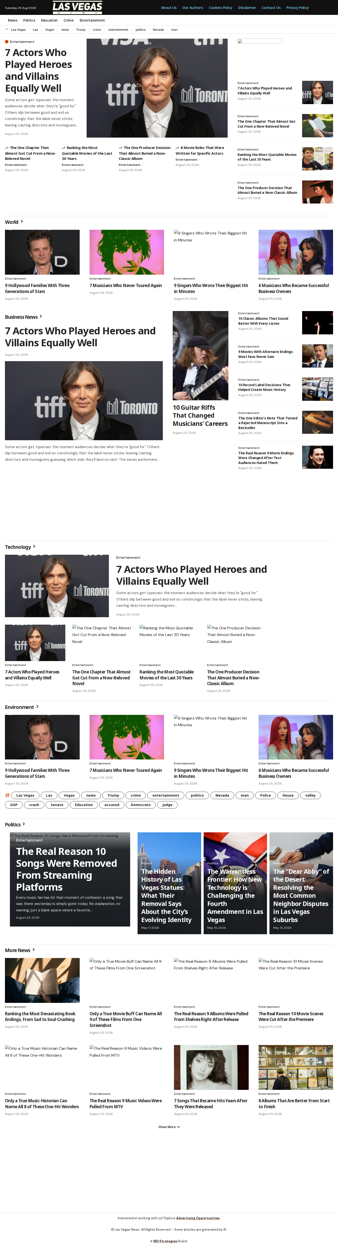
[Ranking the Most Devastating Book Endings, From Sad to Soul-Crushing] (42, 982)
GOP (14, 806)
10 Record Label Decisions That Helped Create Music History (264, 387)
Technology (18, 549)
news (65, 29)
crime (97, 29)
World (12, 222)
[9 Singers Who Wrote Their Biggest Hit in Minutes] (211, 252)
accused (111, 806)
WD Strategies (165, 1245)
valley (310, 797)
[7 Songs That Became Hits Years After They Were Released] (211, 1069)
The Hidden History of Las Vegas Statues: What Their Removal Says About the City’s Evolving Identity (166, 897)
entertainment (118, 29)
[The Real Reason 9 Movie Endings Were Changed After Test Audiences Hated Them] (317, 457)
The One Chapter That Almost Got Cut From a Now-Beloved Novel (30, 153)
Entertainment (22, 41)
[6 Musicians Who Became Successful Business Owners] (296, 252)
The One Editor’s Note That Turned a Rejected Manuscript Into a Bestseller (267, 423)
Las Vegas (18, 29)
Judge (167, 806)
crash (34, 806)
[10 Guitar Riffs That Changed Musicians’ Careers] (200, 355)
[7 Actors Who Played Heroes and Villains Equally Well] (157, 88)
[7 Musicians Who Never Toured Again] (127, 252)
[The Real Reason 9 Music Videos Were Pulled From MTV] (127, 1069)
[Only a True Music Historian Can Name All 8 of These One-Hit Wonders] (42, 1069)
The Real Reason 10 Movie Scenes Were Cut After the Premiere (291, 1018)
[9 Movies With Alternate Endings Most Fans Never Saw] (317, 356)
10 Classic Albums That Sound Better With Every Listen (263, 321)
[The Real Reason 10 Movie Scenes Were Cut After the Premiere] (296, 982)
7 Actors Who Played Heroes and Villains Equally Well (38, 70)
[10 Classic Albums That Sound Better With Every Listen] (317, 322)
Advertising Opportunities (198, 1222)
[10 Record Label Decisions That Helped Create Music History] (317, 389)
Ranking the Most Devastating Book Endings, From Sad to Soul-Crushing (40, 1018)
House (288, 797)
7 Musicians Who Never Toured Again (126, 285)
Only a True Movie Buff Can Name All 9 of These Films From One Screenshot (126, 1021)
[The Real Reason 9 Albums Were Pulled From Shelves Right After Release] (211, 982)
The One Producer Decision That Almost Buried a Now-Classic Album (144, 153)
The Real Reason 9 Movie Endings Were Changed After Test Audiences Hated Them (266, 458)
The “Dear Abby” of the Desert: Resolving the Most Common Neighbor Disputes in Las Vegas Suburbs (301, 897)
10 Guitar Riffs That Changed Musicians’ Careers (200, 415)
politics (140, 29)
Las (35, 29)
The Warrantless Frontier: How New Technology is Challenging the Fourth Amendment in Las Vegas (235, 897)
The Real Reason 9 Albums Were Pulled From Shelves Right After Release (211, 1018)
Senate (57, 806)
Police (265, 797)
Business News (21, 317)
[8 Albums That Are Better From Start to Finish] (296, 1069)
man (174, 29)
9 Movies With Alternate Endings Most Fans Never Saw (265, 354)
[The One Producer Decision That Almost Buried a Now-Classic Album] (317, 192)
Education (84, 806)
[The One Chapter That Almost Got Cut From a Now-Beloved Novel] (317, 125)
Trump (80, 29)
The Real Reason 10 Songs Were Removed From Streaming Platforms (66, 871)
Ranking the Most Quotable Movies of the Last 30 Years (87, 153)
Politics (13, 826)
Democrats (141, 806)
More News (18, 952)
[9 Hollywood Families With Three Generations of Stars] (42, 252)
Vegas (49, 29)
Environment (20, 709)
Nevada (158, 29)
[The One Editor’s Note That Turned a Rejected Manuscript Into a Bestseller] (317, 422)
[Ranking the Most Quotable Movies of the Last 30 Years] (317, 159)
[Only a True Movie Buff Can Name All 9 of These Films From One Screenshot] (127, 982)
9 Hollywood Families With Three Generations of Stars (37, 288)
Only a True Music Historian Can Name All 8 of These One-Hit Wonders (42, 1105)
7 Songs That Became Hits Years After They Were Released (210, 1105)
